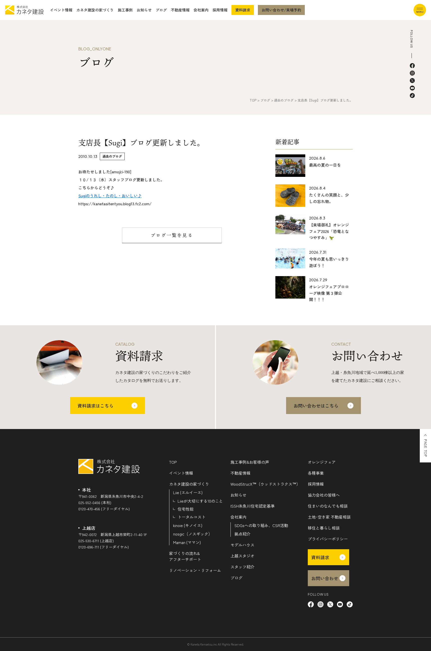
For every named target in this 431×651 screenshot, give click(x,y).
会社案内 (201, 9)
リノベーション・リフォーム (195, 570)
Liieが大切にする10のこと (200, 501)
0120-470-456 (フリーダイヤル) (104, 508)
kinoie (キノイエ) (187, 525)
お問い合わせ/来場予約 (281, 9)
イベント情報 (61, 9)
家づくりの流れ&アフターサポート (185, 556)
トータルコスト (192, 517)
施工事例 (125, 9)
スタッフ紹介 (242, 567)
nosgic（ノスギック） (192, 534)
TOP (173, 462)
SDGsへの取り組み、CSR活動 (261, 525)
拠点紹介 (242, 534)
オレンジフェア (322, 462)
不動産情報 (180, 9)
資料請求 (242, 9)
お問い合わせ (324, 578)
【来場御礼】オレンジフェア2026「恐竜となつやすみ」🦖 (329, 231)
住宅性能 (186, 509)
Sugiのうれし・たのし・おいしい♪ (110, 196)
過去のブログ (112, 156)
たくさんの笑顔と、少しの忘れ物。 (329, 198)
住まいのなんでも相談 (328, 506)
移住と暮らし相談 (324, 528)
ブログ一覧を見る (172, 235)
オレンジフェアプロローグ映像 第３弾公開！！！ (329, 293)
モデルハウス (242, 545)
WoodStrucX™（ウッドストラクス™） (265, 484)
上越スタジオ (242, 556)
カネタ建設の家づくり (95, 9)
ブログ (161, 9)
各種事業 (316, 473)
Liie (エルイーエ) (188, 492)
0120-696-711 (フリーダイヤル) (103, 546)
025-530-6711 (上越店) (96, 540)
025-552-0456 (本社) (94, 502)
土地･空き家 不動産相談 (329, 517)
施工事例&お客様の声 (249, 462)
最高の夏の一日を (325, 165)
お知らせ (144, 9)
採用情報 (220, 9)
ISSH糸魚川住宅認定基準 (252, 506)
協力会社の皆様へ (324, 495)
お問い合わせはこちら (316, 405)
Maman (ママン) (187, 542)
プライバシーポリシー (328, 539)
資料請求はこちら (95, 405)
